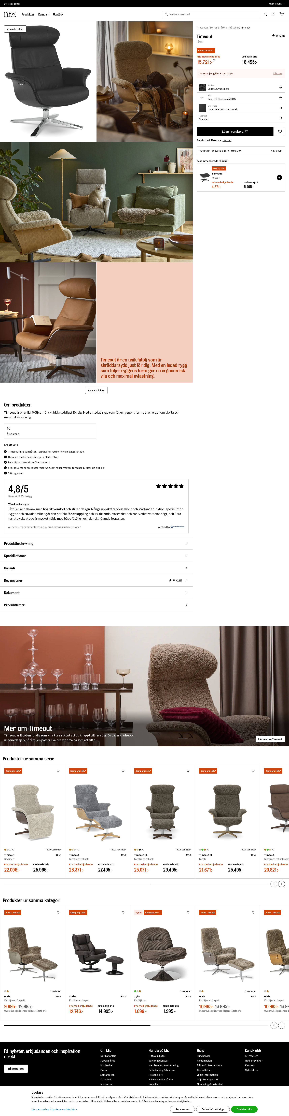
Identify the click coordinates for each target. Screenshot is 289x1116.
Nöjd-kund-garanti (207, 1079)
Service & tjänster (158, 1060)
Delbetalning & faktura (162, 1070)
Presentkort (156, 1074)
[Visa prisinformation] (214, 60)
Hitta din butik (157, 1055)
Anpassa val (182, 1109)
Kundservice (203, 1055)
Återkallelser (204, 1070)
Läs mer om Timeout (270, 739)
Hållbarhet (106, 1065)
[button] (145, 81)
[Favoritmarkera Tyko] (188, 912)
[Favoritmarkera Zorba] (123, 912)
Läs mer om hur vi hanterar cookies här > (54, 1109)
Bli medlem (16, 1068)
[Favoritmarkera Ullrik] (58, 912)
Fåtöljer (234, 27)
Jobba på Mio (107, 1060)
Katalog (249, 1065)
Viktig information (207, 1074)
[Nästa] (281, 884)
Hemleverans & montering (163, 1065)
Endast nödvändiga (213, 1109)
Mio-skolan (106, 1084)
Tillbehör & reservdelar (210, 1065)
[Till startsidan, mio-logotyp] (10, 14)
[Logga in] (265, 14)
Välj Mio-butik (275, 3)
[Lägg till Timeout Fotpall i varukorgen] (279, 177)
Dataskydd (106, 1079)
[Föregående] (273, 884)
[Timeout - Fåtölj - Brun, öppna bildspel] (48, 81)
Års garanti (13, 434)
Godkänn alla (244, 1109)
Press (103, 1070)
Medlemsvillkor (253, 1060)
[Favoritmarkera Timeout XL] (188, 771)
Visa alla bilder (15, 29)
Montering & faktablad (210, 1084)
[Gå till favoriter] (273, 14)
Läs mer (277, 73)
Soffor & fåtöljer (219, 27)
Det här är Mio (108, 1055)
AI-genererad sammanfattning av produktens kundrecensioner (44, 527)
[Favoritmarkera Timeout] (280, 131)
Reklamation (204, 1060)
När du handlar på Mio (161, 1079)
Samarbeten (107, 1074)
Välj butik (276, 150)
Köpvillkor (154, 1084)
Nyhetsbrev (251, 1070)
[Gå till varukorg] (281, 14)
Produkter (202, 27)
